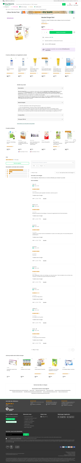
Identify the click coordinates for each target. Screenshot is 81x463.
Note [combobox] (34, 165)
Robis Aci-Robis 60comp (63, 391)
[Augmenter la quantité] (46, 32)
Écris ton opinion (17, 163)
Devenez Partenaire (28, 422)
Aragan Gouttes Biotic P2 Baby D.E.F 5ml (50, 391)
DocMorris (9, 9)
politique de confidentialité (15, 438)
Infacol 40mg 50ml (50, 390)
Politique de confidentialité (70, 452)
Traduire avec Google (37, 195)
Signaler (44, 198)
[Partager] (74, 18)
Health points (27, 424)
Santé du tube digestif (31, 9)
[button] (69, 349)
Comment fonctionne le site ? (30, 418)
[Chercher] (64, 4)
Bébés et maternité (14, 9)
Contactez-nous (10, 419)
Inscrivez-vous (26, 434)
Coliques (37, 9)
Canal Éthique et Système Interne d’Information (66, 455)
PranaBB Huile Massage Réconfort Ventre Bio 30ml (33, 391)
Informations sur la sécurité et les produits (26, 123)
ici (13, 441)
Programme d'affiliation (29, 421)
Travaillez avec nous (28, 419)
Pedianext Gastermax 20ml (40, 390)
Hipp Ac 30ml (32, 390)
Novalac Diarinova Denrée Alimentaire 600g (63, 390)
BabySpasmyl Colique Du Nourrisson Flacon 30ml (40, 393)
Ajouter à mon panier (61, 32)
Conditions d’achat (71, 453)
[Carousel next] (74, 67)
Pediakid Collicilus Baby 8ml (17, 391)
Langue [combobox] (41, 165)
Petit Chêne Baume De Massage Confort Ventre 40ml (18, 390)
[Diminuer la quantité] (42, 32)
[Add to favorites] (74, 32)
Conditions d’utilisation (71, 452)
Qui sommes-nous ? (28, 416)
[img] (23, 31)
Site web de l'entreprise (29, 425)
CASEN (42, 22)
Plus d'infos (47, 50)
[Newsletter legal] (6, 438)
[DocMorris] (8, 4)
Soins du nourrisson (22, 9)
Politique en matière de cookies (69, 454)
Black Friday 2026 (27, 427)
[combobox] (66, 172)
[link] (12, 160)
